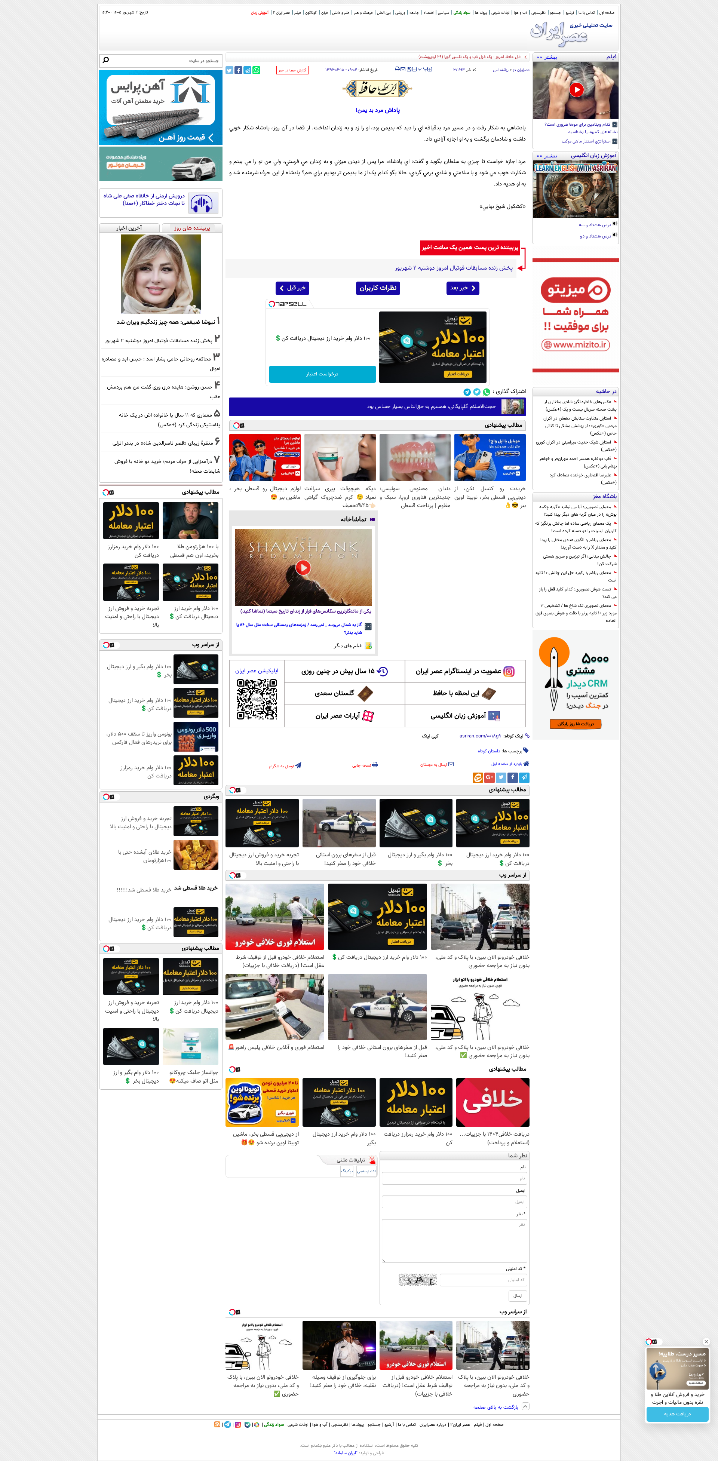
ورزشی (400, 13)
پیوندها (358, 1424)
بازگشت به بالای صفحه (496, 1407)
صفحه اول (606, 13)
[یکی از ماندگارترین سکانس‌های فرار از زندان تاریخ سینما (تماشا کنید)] (303, 567)
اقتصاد (428, 13)
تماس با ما (587, 13)
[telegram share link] (247, 70)
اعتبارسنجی (366, 1171)
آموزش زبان (260, 13)
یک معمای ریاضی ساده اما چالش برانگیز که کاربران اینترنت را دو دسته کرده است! (576, 527)
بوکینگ (347, 1171)
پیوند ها (481, 13)
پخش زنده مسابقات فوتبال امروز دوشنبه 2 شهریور (158, 340)
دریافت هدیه (677, 1414)
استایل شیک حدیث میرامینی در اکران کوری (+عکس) (576, 446)
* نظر (520, 1214)
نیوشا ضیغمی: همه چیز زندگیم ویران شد (166, 322)
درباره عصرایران (433, 1424)
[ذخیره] (408, 70)
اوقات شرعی (500, 13)
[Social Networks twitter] (477, 392)
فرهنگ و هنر (363, 13)
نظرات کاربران (378, 288)
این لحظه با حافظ (456, 693)
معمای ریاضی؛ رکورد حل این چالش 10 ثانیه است (576, 577)
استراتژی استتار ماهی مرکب (587, 141)
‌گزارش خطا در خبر (292, 70)
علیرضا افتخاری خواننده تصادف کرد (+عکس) (583, 479)
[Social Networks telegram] (467, 392)
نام (523, 1167)
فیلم (297, 13)
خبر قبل (296, 288)
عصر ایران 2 (281, 13)
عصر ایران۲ (460, 1424)
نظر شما (517, 1156)
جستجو (555, 13)
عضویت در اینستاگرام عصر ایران (458, 671)
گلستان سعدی (334, 693)
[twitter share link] (229, 70)
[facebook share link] (238, 70)
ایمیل (520, 1190)
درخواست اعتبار (322, 374)
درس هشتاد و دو (596, 236)
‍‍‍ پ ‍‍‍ (423, 68)
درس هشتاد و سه (595, 225)
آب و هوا (520, 13)
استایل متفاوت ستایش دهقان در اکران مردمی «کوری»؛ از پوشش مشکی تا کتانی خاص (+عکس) (580, 426)
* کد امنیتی (515, 1268)
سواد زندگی (462, 13)
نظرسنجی (538, 13)
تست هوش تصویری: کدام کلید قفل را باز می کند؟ (578, 593)
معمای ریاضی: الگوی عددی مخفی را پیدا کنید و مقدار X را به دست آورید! (578, 544)
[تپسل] (272, 304)
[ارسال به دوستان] (403, 69)
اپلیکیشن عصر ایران (256, 671)
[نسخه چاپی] (397, 69)
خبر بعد (459, 288)
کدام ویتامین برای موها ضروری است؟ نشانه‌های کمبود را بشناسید (581, 129)
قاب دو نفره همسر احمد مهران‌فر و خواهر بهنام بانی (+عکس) (578, 462)
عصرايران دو (521, 70)
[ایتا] (478, 778)
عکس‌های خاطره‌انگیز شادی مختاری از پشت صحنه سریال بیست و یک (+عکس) (580, 406)
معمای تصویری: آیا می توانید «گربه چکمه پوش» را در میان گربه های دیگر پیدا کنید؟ (578, 511)
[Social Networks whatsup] (487, 392)
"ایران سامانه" (346, 1453)
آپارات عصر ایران (338, 716)
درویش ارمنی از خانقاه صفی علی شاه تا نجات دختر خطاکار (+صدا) (144, 200)
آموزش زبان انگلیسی (458, 716)
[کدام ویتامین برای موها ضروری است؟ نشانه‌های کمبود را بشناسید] (576, 90)
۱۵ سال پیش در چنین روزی (338, 671)
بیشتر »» (547, 57)
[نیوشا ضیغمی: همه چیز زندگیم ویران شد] (160, 274)
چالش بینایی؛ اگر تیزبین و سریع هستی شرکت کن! (580, 560)
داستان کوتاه (489, 751)
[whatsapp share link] (256, 70)
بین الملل (384, 13)
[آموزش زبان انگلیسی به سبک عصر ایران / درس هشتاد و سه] (576, 189)
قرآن (324, 13)
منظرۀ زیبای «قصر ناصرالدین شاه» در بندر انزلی (163, 443)
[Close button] (706, 1341)
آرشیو (570, 13)
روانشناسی (501, 70)
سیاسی (443, 13)
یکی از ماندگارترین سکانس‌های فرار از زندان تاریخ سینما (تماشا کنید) (305, 611)
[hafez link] (378, 88)
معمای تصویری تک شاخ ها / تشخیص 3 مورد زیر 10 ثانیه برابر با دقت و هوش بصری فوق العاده (576, 613)
